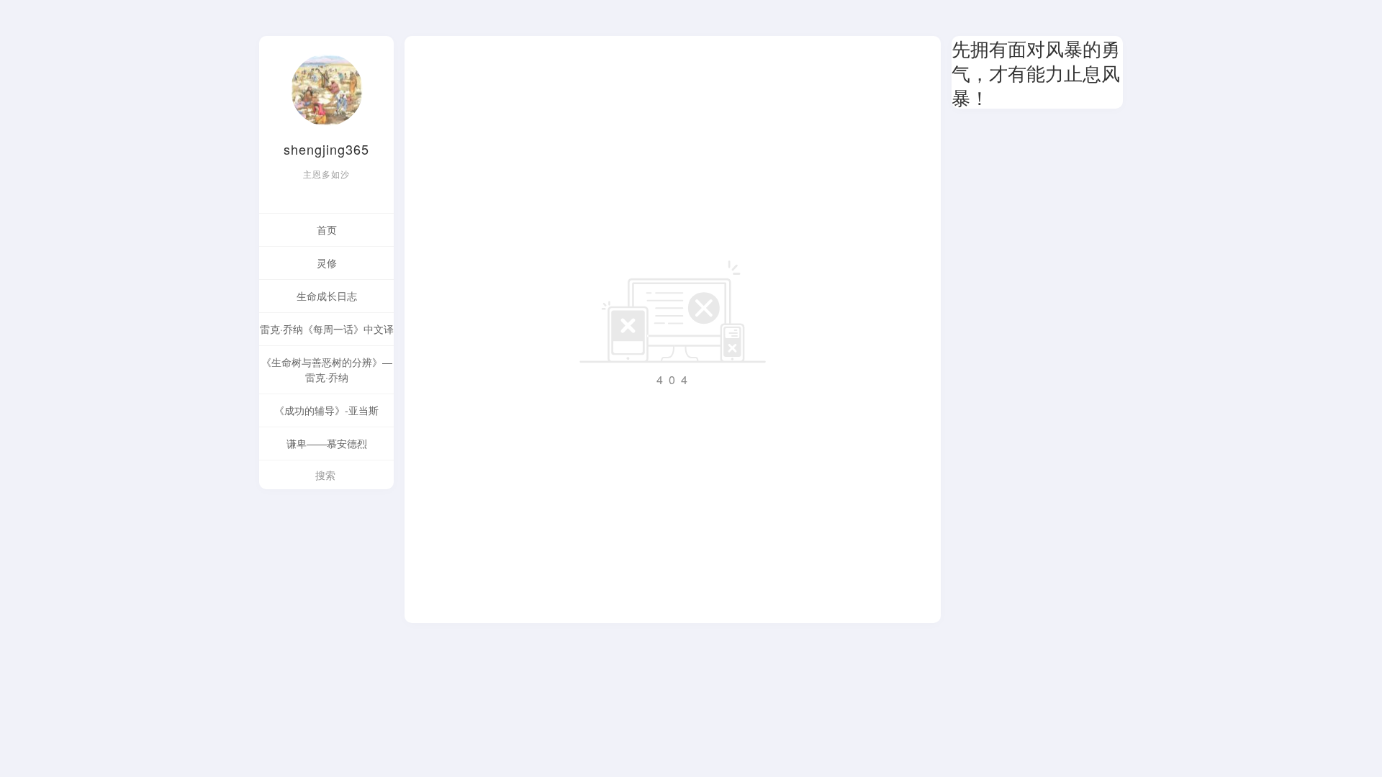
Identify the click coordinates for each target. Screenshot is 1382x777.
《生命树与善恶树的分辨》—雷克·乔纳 (326, 369)
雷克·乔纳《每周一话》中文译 (327, 329)
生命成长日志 (327, 295)
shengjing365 (326, 149)
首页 (327, 229)
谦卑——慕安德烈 (326, 443)
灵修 (327, 262)
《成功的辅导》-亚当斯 (326, 410)
